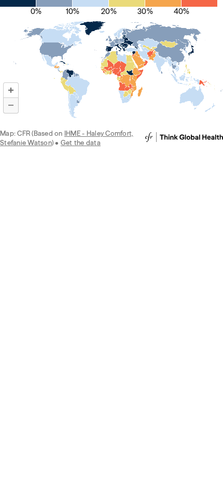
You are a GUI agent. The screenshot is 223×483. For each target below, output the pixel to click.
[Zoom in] (11, 90)
